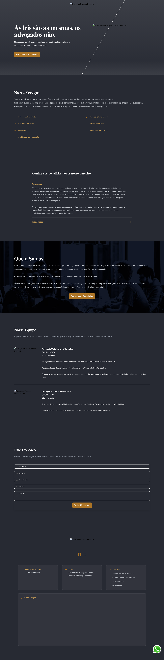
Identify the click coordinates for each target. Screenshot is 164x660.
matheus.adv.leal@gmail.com (80, 576)
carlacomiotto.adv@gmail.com (81, 572)
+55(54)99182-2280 (32, 572)
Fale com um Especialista (27, 54)
